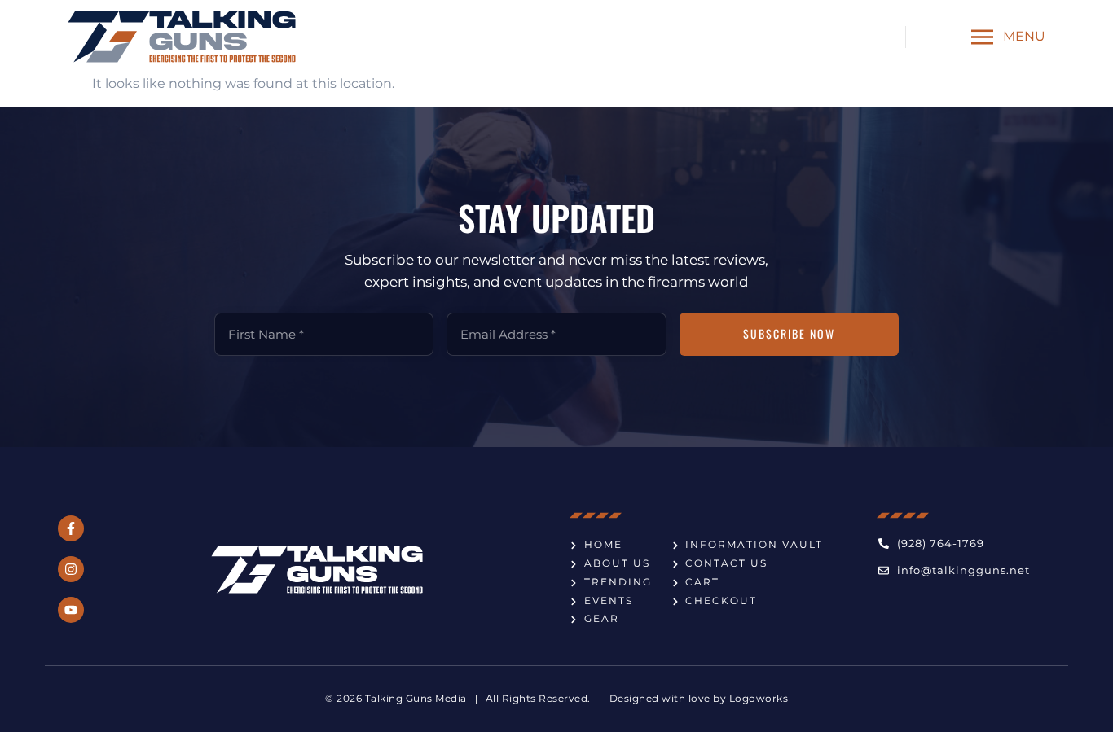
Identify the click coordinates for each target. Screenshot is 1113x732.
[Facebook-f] (71, 528)
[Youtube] (71, 610)
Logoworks (759, 698)
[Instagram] (71, 569)
